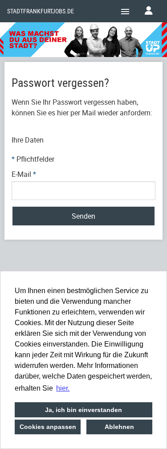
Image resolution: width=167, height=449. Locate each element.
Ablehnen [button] (119, 426)
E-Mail (24, 174)
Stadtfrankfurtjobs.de (40, 11)
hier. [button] (62, 388)
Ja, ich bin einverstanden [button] (83, 409)
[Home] (83, 41)
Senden (83, 216)
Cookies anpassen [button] (48, 426)
